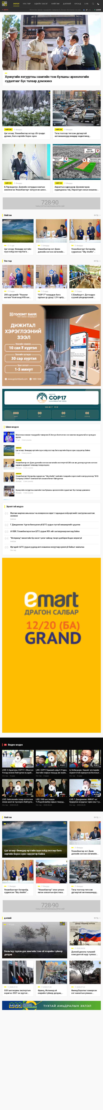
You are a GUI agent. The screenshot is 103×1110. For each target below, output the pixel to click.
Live (86, 4)
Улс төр (27, 4)
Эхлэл (16, 4)
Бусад (78, 4)
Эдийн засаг (41, 4)
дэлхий (67, 4)
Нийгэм (55, 4)
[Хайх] (93, 3)
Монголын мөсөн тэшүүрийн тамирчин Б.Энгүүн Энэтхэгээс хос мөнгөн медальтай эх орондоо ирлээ (49, 10)
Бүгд (96, 215)
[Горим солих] (98, 3)
